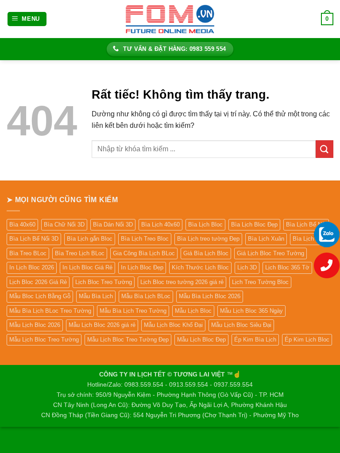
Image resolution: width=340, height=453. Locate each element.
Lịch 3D (247, 267)
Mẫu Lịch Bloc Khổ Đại (173, 325)
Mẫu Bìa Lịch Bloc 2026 (209, 296)
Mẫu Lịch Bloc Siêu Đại (241, 325)
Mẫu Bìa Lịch (96, 296)
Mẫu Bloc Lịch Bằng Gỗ (39, 296)
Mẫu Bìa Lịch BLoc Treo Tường (50, 310)
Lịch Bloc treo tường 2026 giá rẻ (182, 282)
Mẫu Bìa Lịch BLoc (145, 296)
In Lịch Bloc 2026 (31, 267)
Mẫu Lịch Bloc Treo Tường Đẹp (128, 339)
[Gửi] (324, 148)
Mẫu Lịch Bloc (193, 310)
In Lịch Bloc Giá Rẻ (87, 267)
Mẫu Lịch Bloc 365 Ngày (251, 310)
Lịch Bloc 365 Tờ (287, 267)
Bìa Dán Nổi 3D (113, 224)
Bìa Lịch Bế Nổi (306, 224)
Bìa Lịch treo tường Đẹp (208, 238)
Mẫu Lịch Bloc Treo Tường (44, 339)
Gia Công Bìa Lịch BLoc (144, 253)
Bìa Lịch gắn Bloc (89, 238)
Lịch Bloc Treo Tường (103, 282)
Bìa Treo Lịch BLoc (79, 253)
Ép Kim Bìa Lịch (255, 339)
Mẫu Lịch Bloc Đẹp (201, 339)
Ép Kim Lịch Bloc (307, 339)
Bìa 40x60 (22, 224)
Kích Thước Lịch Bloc (200, 267)
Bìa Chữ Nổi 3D (64, 224)
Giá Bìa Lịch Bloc (205, 253)
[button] (27, 19)
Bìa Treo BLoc (27, 253)
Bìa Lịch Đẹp (309, 238)
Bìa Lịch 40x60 (160, 224)
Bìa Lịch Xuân (266, 238)
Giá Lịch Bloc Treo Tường (270, 253)
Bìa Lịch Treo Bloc (145, 238)
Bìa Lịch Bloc (205, 224)
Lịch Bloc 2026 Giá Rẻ (38, 282)
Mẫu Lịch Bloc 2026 (34, 325)
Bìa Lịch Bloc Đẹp (254, 224)
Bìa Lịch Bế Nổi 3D (33, 238)
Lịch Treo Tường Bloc (260, 282)
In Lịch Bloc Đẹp (142, 267)
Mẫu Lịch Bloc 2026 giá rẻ (102, 325)
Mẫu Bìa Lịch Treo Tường (133, 310)
